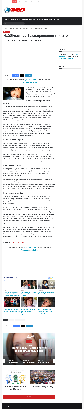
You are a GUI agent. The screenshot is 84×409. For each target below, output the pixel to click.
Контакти (56, 19)
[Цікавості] (14, 10)
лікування (17, 319)
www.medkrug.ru (18, 242)
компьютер (11, 319)
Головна (6, 19)
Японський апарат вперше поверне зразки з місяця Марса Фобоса (35, 1)
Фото (50, 19)
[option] (29, 349)
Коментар (29, 397)
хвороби (23, 319)
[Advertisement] (29, 59)
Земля (41, 19)
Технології (13, 19)
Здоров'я (10, 28)
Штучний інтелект (27, 19)
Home (6, 28)
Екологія (35, 19)
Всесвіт (46, 19)
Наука (18, 19)
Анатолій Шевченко (9, 45)
